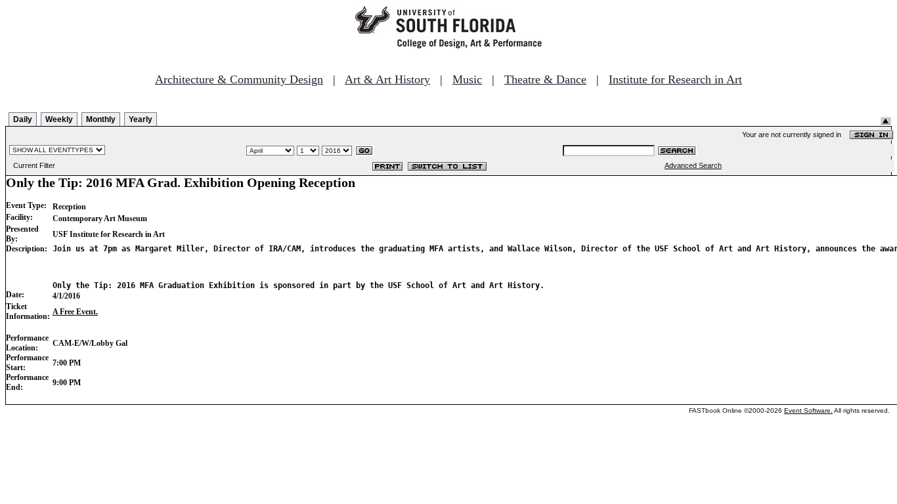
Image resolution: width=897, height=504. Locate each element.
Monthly (101, 119)
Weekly (59, 119)
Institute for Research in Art (675, 79)
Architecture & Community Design (239, 79)
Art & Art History (387, 79)
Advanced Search (693, 165)
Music (467, 79)
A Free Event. (75, 311)
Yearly (140, 119)
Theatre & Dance (545, 79)
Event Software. (808, 410)
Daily (22, 119)
